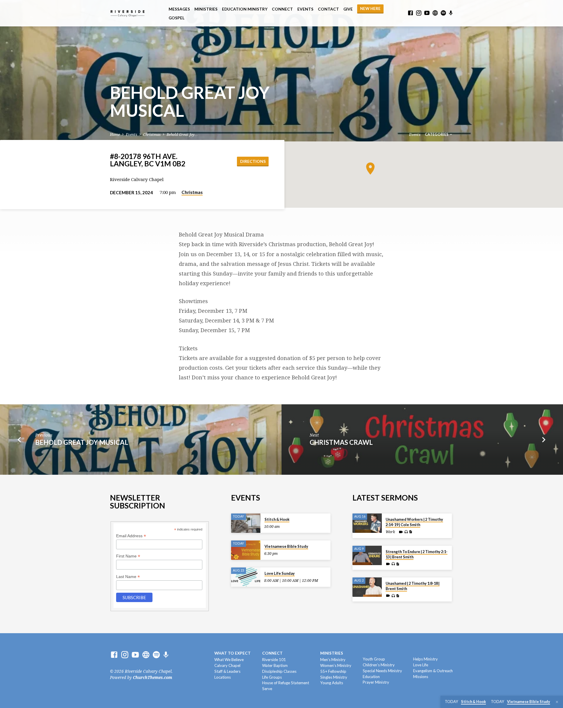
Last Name (128, 576)
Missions (420, 676)
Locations (222, 677)
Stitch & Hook (276, 519)
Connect (282, 9)
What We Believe (229, 659)
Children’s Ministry (379, 665)
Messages (179, 9)
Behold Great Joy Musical (81, 442)
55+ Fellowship (333, 671)
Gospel (176, 18)
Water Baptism (275, 665)
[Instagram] (419, 13)
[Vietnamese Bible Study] (245, 550)
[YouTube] (427, 13)
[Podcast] (451, 13)
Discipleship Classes (279, 671)
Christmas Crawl (341, 442)
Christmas (152, 134)
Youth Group (374, 659)
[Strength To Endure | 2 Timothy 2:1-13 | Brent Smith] (367, 555)
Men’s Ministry (332, 659)
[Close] (557, 702)
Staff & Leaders (227, 671)
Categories (437, 134)
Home (115, 134)
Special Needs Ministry (382, 670)
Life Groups (272, 677)
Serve (267, 688)
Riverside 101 (274, 659)
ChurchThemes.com (152, 677)
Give (348, 9)
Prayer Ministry (376, 682)
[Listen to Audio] (406, 532)
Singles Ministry (333, 677)
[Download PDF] (410, 532)
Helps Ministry (425, 659)
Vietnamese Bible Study (286, 546)
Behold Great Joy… (182, 134)
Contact (328, 9)
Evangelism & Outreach (433, 670)
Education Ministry (244, 9)
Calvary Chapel (227, 665)
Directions (253, 161)
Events (305, 9)
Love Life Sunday (279, 573)
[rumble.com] (435, 13)
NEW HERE (370, 8)
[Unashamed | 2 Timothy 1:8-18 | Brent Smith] (367, 587)
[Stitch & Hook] (245, 523)
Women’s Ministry (335, 665)
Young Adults (331, 682)
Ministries (206, 9)
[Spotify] (443, 13)
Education (371, 676)
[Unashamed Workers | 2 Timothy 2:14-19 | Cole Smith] (367, 523)
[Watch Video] (400, 532)
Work (390, 532)
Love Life (420, 665)
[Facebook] (410, 13)
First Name (128, 556)
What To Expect (232, 653)
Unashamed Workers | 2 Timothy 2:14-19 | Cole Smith (414, 522)
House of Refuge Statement (285, 682)
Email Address (131, 536)
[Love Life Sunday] (245, 577)
